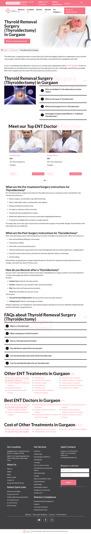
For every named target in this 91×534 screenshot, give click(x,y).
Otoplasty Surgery (40, 383)
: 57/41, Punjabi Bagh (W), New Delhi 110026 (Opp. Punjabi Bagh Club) (18, 458)
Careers (51, 514)
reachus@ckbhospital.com (69, 457)
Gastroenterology (39, 473)
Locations (30, 10)
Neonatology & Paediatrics (42, 457)
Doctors (39, 10)
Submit (68, 482)
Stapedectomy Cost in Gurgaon (18, 432)
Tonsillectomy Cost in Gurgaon (45, 429)
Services (48, 10)
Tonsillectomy (39, 378)
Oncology (37, 462)
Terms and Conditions (40, 514)
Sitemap (28, 514)
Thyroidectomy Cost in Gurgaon (18, 429)
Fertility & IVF (38, 493)
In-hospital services (13, 500)
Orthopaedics (38, 459)
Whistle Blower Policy (40, 510)
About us (21, 10)
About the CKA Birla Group (15, 483)
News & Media (11, 477)
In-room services (12, 503)
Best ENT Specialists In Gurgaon (18, 405)
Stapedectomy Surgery (42, 380)
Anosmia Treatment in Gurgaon (18, 378)
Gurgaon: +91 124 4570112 (69, 451)
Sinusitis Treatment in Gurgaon (72, 385)
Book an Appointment (57, 3)
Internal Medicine (39, 481)
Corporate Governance (41, 507)
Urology (36, 476)
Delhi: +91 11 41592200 (68, 453)
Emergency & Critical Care (42, 490)
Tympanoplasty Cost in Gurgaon (45, 432)
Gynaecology (38, 454)
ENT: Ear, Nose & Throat (41, 465)
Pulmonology (38, 484)
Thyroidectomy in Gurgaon (70, 378)
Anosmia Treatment (14, 380)
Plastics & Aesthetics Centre (42, 478)
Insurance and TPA (12, 494)
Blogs (9, 474)
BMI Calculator (12, 505)
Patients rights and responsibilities (17, 497)
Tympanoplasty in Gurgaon (70, 383)
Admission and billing (13, 491)
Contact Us (10, 480)
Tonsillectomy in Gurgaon (70, 388)
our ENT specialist (71, 66)
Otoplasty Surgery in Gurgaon (71, 380)
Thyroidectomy (39, 388)
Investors (37, 504)
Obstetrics (37, 451)
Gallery (9, 471)
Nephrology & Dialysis (41, 487)
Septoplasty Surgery (14, 388)
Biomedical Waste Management (43, 501)
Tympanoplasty (39, 385)
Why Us (9, 469)
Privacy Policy (61, 514)
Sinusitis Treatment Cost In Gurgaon (74, 429)
